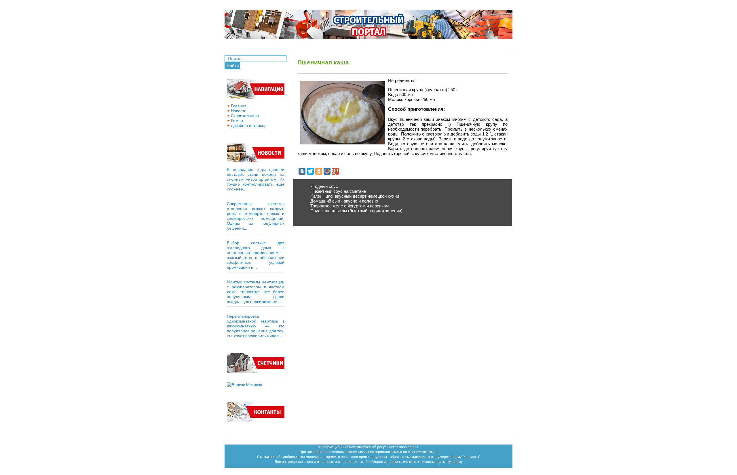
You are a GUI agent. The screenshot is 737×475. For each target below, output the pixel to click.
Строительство (244, 115)
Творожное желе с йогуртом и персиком (349, 205)
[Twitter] (310, 171)
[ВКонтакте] (302, 171)
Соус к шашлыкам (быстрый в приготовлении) (356, 210)
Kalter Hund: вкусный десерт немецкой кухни (354, 196)
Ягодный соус (324, 186)
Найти (233, 65)
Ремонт (237, 120)
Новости (238, 110)
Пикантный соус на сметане (338, 191)
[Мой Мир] (327, 171)
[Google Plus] (335, 171)
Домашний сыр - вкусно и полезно (344, 201)
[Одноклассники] (318, 171)
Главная (238, 106)
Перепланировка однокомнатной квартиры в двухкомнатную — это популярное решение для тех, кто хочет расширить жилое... (255, 326)
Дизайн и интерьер (248, 125)
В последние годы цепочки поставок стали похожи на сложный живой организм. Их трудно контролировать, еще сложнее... (255, 179)
